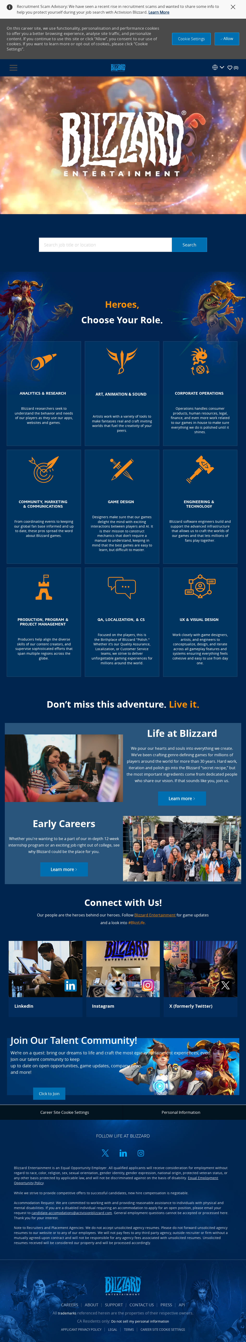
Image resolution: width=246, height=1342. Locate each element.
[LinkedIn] (45, 979)
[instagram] (140, 1153)
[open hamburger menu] (13, 68)
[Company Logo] (118, 67)
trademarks (67, 1313)
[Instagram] (123, 979)
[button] (191, 39)
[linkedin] (123, 1153)
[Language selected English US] (218, 67)
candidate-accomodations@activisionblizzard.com (71, 1213)
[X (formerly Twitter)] (200, 979)
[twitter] (105, 1153)
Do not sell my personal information (140, 1321)
